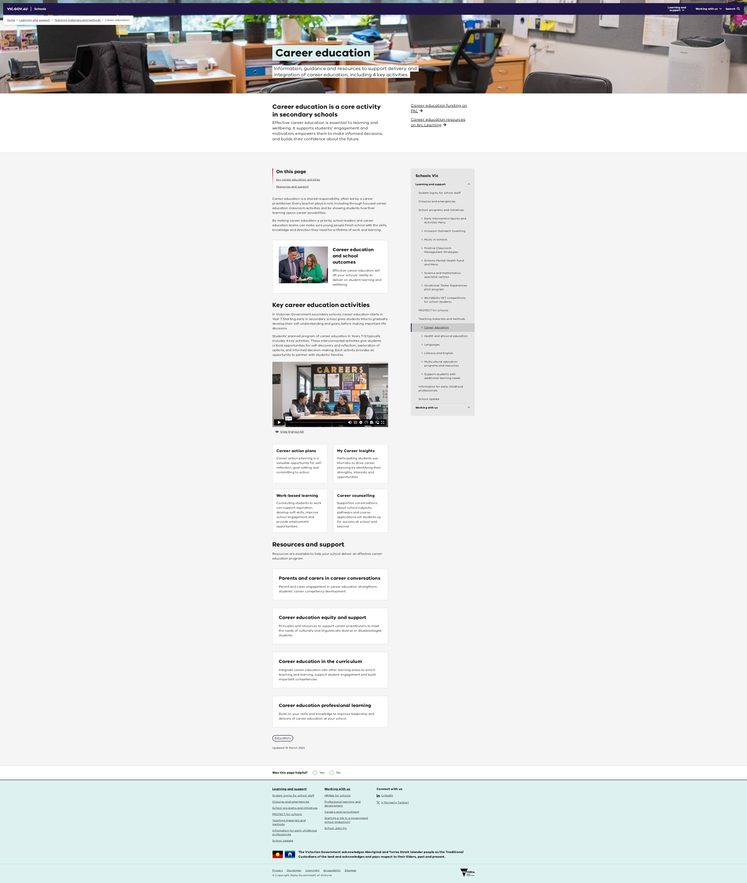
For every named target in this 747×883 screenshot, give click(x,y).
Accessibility (332, 870)
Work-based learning (297, 495)
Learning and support (34, 20)
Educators (283, 738)
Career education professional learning (325, 705)
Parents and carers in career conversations (329, 578)
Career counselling (356, 495)
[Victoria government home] (467, 873)
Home (11, 20)
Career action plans (296, 450)
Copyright (312, 870)
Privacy (277, 870)
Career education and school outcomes (353, 255)
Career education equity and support (322, 617)
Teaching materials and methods (77, 20)
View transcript (292, 432)
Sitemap (350, 870)
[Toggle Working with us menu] (470, 407)
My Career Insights (356, 450)
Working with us (337, 789)
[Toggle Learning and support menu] (470, 184)
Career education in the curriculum (320, 661)
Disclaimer (294, 870)
